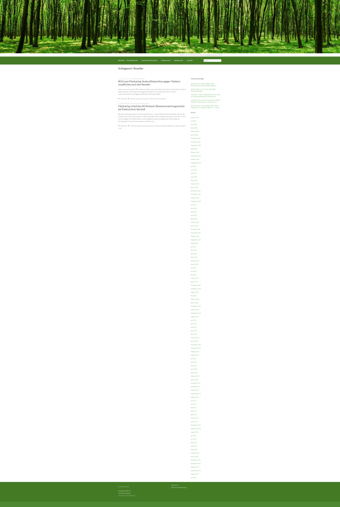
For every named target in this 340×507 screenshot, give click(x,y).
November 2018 (196, 348)
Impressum (175, 485)
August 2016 (195, 432)
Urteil (120, 128)
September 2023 (196, 201)
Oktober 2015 (195, 467)
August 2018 (195, 355)
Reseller (163, 99)
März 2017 (194, 414)
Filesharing (123, 99)
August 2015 (195, 474)
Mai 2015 (193, 477)
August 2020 (195, 292)
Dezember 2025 (196, 138)
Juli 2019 (193, 320)
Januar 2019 (194, 341)
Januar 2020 (194, 303)
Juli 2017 (193, 400)
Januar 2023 (194, 226)
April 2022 (194, 254)
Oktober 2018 (195, 352)
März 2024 (194, 180)
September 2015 (196, 470)
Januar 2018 (194, 380)
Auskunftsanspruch (144, 99)
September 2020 (196, 289)
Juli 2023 (193, 205)
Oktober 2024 (195, 159)
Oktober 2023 (195, 198)
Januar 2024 (194, 187)
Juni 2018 (194, 362)
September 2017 (196, 394)
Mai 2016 (193, 442)
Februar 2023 (195, 222)
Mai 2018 (193, 366)
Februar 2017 (195, 418)
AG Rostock (133, 126)
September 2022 (196, 240)
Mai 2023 (193, 212)
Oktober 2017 (195, 390)
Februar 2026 (195, 131)
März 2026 (194, 128)
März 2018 (194, 373)
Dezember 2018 (196, 345)
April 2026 (194, 124)
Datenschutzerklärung (178, 487)
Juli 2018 (193, 359)
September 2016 (196, 428)
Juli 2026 (193, 121)
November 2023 (196, 194)
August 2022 (195, 243)
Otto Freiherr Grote (136, 79)
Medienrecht (178, 60)
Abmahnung (133, 99)
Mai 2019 (193, 327)
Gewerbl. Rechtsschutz (149, 60)
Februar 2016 (195, 453)
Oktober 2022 (195, 236)
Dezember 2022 (196, 229)
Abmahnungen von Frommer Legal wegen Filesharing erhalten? (203, 90)
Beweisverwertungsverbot (146, 126)
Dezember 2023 (196, 191)
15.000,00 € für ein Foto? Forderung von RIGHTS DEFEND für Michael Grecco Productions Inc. (205, 101)
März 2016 (194, 449)
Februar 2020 (195, 299)
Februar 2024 (195, 184)
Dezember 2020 (196, 285)
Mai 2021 (193, 275)
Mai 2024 (193, 173)
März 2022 (194, 257)
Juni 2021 (194, 271)
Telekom (183, 126)
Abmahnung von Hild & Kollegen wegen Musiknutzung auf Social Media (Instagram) (203, 85)
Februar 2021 (195, 278)
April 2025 (194, 149)
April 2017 (194, 411)
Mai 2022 (193, 250)
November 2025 (196, 142)
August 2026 (195, 117)
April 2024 (194, 177)
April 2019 (194, 331)
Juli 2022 (193, 247)
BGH (151, 99)
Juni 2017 (194, 404)
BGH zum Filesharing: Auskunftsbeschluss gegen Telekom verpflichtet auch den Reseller (149, 83)
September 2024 (196, 163)
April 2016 (194, 446)
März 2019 (194, 334)
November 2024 (196, 156)
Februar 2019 (195, 338)
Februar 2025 (195, 152)
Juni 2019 (194, 324)
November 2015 (196, 463)
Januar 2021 (194, 282)
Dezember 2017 (196, 383)
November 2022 (196, 233)
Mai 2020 (193, 296)
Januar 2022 (194, 264)
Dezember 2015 (196, 460)
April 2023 (194, 215)
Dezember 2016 (196, 425)
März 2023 (194, 219)
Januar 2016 (194, 456)
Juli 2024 (193, 166)
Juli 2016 (193, 435)
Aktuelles (121, 60)
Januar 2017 (194, 421)
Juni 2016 (194, 439)
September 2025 (196, 145)
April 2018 (194, 369)
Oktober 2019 (195, 310)
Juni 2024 (194, 170)
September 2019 (196, 313)
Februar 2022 (195, 261)
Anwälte (190, 60)
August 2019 (195, 317)
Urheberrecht (165, 60)
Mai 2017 (193, 407)
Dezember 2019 (196, 306)
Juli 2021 (193, 268)
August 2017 (195, 397)
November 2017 (196, 387)
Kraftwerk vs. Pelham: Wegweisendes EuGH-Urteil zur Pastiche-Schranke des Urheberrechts (205, 96)
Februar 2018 (195, 376)
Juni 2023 (194, 208)
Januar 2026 (194, 135)
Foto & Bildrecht (132, 60)
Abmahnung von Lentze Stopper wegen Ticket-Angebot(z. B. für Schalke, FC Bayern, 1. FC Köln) (205, 107)
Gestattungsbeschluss (168, 126)
